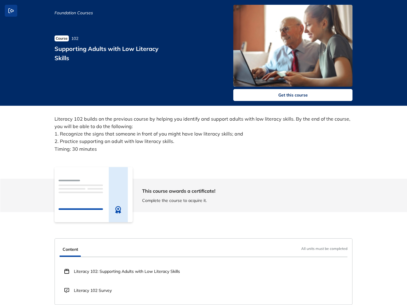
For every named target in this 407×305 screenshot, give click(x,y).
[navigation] (203, 250)
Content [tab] (70, 249)
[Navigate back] (11, 11)
